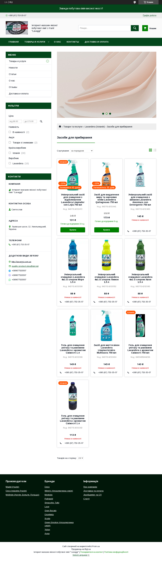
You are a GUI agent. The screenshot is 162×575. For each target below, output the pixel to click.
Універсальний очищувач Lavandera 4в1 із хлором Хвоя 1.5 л (140, 278)
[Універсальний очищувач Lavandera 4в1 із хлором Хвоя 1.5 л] (140, 254)
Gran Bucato (50, 510)
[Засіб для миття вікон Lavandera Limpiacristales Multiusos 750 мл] (106, 325)
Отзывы (13, 87)
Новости (13, 67)
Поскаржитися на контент (91, 552)
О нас (57, 42)
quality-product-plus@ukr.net (25, 266)
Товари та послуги (72, 126)
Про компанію (90, 487)
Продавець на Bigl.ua (81, 549)
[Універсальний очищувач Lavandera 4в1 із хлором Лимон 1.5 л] (106, 254)
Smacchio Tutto (52, 502)
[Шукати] (135, 28)
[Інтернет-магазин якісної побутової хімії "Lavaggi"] (17, 33)
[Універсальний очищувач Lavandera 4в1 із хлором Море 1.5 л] (72, 254)
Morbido (49, 495)
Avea (47, 533)
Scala (47, 518)
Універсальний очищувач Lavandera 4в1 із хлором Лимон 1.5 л (107, 278)
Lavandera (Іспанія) (95, 126)
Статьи (12, 74)
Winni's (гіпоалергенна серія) (59, 491)
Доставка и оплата (97, 42)
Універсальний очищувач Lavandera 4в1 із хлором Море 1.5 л (73, 278)
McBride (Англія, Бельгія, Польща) (22, 495)
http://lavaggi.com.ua (21, 261)
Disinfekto (49, 514)
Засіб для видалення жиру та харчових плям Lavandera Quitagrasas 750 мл (106, 198)
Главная (14, 42)
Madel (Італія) (12, 487)
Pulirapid (49, 499)
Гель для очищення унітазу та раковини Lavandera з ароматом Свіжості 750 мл (140, 349)
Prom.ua (96, 546)
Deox (47, 487)
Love (47, 506)
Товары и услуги (34, 42)
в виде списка (154, 151)
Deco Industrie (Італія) (16, 491)
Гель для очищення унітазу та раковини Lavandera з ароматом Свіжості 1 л (73, 349)
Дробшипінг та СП (92, 495)
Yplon (47, 529)
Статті (86, 499)
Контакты (73, 42)
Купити (73, 230)
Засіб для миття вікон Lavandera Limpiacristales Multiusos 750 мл (106, 349)
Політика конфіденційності (116, 552)
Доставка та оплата (93, 491)
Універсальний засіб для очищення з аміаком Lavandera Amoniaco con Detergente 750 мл (140, 199)
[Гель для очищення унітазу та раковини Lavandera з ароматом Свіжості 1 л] (72, 325)
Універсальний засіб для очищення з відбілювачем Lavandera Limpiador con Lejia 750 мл (73, 199)
